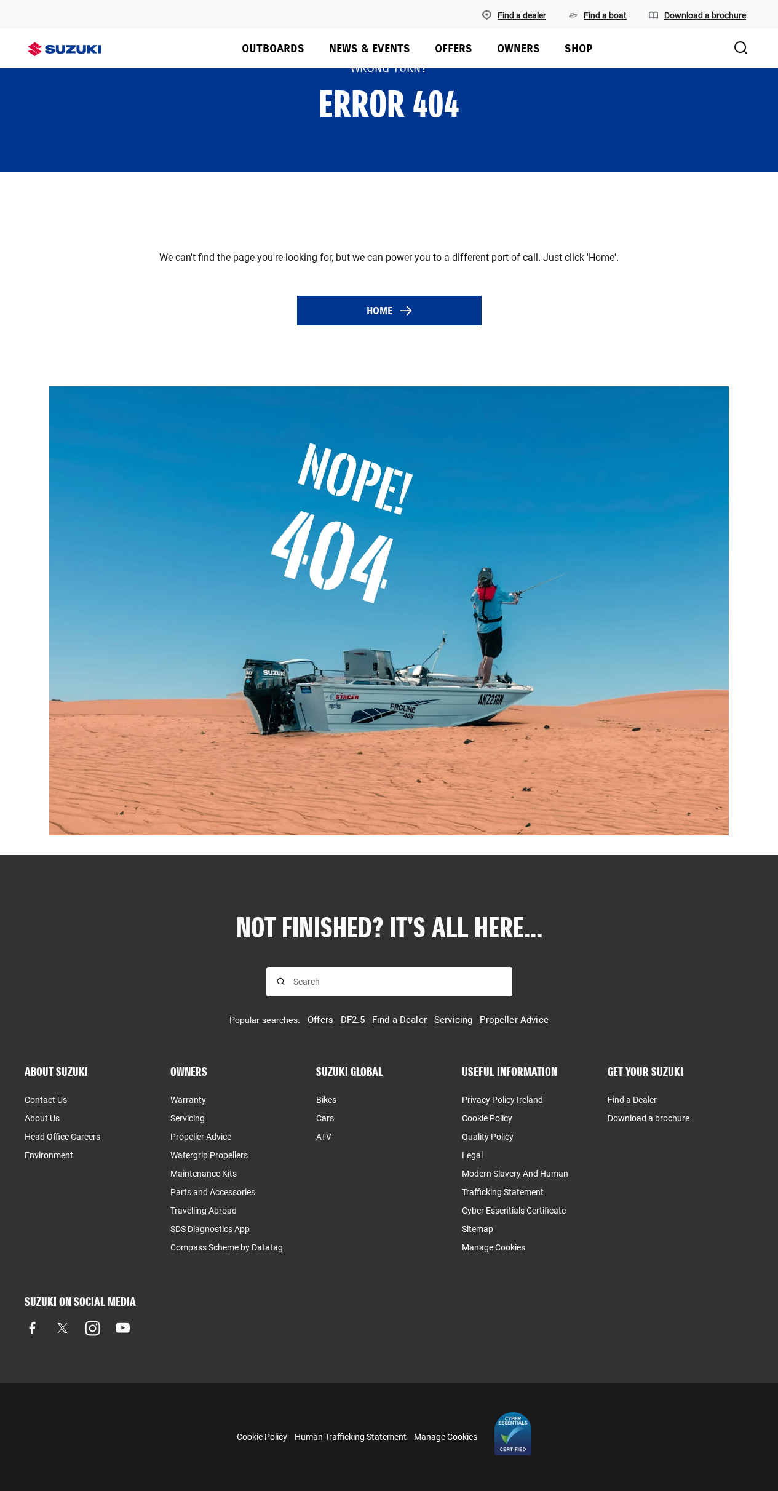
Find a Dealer (632, 1100)
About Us (42, 1118)
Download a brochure (648, 1118)
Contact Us (46, 1100)
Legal (472, 1155)
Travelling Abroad (203, 1210)
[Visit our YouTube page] (122, 1328)
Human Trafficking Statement (351, 1437)
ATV (323, 1137)
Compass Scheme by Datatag (226, 1247)
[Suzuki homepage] (64, 49)
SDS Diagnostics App (210, 1229)
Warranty (188, 1100)
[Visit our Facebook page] (32, 1328)
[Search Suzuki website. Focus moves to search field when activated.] (741, 48)
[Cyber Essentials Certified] (513, 1436)
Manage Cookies (493, 1247)
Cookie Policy (487, 1118)
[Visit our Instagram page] (92, 1328)
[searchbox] (397, 981)
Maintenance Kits (203, 1174)
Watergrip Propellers (209, 1155)
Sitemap (477, 1229)
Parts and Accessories (212, 1192)
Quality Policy (488, 1137)
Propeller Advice (200, 1137)
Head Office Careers (62, 1137)
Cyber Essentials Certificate (514, 1210)
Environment (49, 1155)
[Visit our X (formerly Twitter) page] (62, 1328)
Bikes (326, 1100)
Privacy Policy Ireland (502, 1100)
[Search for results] (281, 981)
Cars (325, 1118)
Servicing (187, 1118)
